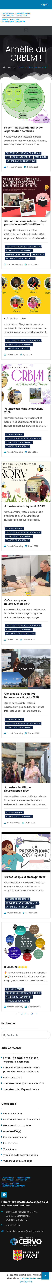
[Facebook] (4, 1195)
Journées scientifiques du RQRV (24, 506)
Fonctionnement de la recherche (23, 153)
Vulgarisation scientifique (21, 161)
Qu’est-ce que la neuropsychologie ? (17, 601)
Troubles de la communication (22, 903)
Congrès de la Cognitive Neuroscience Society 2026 (21, 695)
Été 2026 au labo (15, 318)
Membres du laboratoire (18, 157)
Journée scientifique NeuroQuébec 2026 (17, 789)
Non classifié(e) (12, 1131)
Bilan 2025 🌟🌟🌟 (15, 967)
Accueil (11, 67)
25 (32, 1013)
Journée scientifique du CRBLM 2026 (24, 410)
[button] (26, 30)
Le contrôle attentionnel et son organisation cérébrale (24, 129)
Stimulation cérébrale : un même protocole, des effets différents (25, 222)
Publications (10, 1143)
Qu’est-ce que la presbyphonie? (24, 877)
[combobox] (26, 1035)
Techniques (40, 157)
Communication (14, 434)
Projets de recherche (17, 254)
